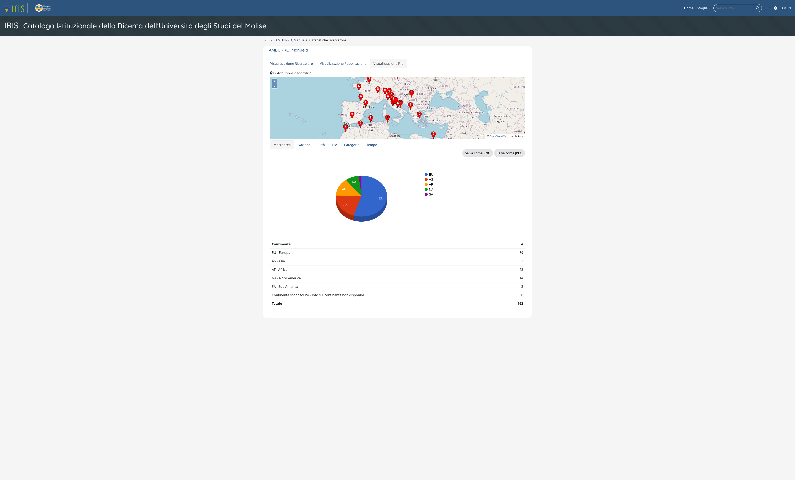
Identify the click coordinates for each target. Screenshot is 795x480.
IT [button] (766, 8)
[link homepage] (15, 8)
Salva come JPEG (509, 153)
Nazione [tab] (304, 145)
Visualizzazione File (388, 63)
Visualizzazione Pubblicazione (343, 63)
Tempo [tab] (371, 145)
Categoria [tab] (351, 145)
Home (689, 8)
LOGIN (786, 8)
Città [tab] (321, 145)
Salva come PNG (477, 153)
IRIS (266, 40)
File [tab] (334, 145)
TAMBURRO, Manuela (290, 40)
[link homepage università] (47, 8)
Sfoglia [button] (702, 8)
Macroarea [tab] (282, 145)
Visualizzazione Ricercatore (291, 63)
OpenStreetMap (499, 136)
